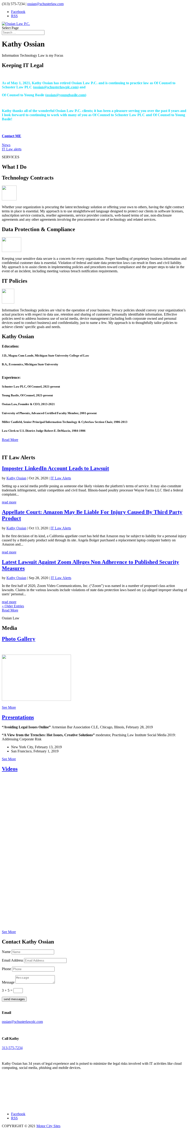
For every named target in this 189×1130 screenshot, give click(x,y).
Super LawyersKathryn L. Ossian (22, 1094)
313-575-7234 (12, 1048)
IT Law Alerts (60, 478)
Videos (10, 769)
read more (9, 502)
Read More (10, 440)
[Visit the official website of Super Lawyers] (22, 1104)
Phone (6, 969)
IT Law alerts (11, 149)
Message (8, 982)
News (6, 145)
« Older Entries (13, 606)
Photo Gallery (18, 639)
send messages (14, 999)
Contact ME (11, 136)
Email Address (12, 960)
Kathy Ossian (16, 478)
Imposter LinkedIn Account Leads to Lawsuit (55, 468)
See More (9, 707)
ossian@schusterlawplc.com (55, 87)
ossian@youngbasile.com (65, 95)
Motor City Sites (48, 1126)
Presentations (18, 717)
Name (6, 952)
